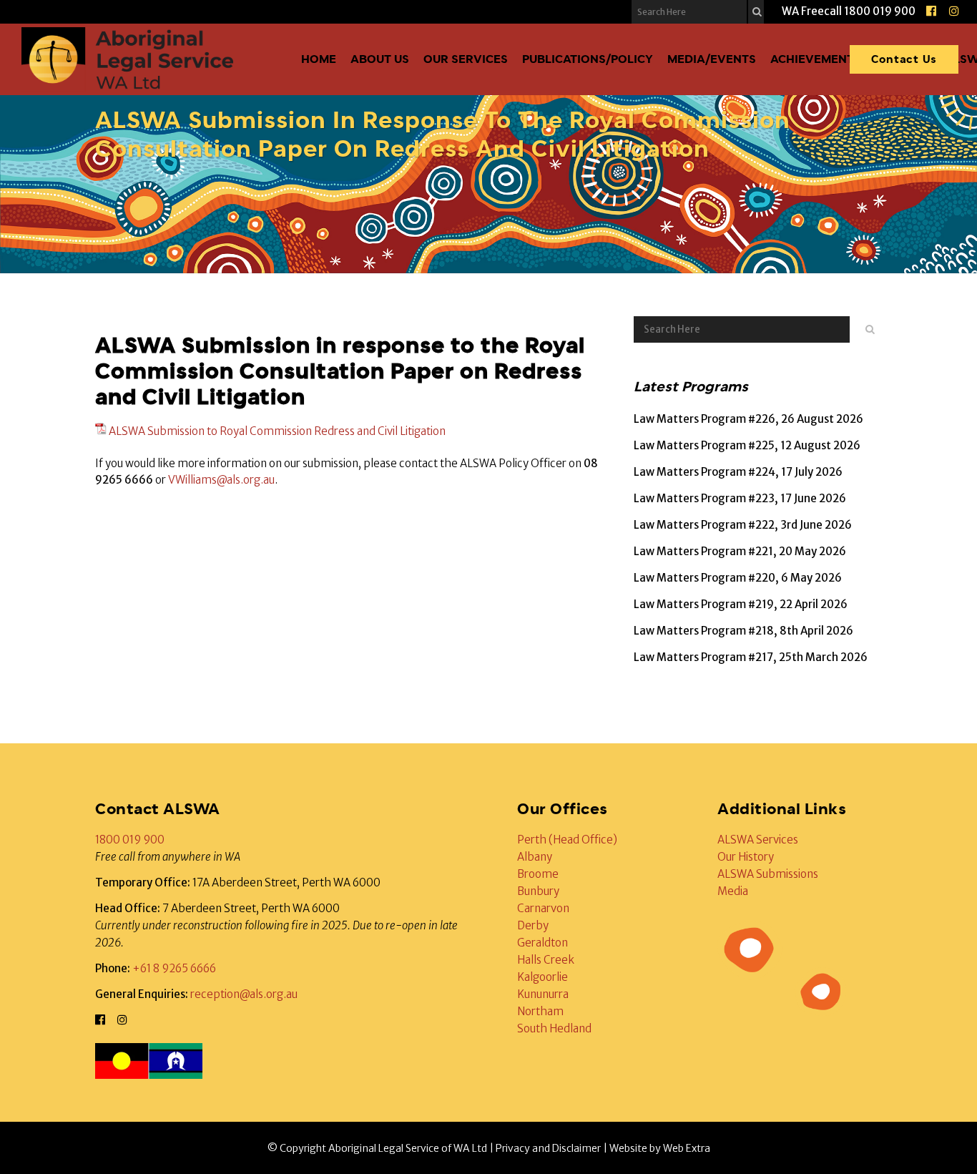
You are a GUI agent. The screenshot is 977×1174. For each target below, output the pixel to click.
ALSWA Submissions (767, 874)
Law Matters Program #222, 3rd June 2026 (743, 525)
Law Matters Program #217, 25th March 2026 (751, 657)
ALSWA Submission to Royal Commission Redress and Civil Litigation (277, 431)
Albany (534, 857)
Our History (745, 857)
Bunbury (538, 891)
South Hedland (554, 1028)
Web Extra (686, 1148)
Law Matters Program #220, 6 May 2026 (738, 577)
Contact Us (904, 59)
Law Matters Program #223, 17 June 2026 (740, 498)
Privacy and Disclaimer (548, 1148)
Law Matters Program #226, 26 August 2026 (748, 419)
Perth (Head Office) (567, 839)
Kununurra (543, 994)
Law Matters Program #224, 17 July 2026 (738, 472)
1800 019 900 (130, 839)
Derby (533, 925)
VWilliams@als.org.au (221, 479)
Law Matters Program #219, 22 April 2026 (741, 604)
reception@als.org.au (244, 994)
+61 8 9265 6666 (174, 968)
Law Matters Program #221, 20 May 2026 (740, 551)
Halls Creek (545, 960)
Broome (538, 874)
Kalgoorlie (542, 977)
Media (732, 891)
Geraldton (542, 942)
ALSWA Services (757, 839)
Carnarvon (543, 908)
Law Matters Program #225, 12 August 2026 (747, 445)
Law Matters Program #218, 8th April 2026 (743, 630)
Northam (540, 1011)
